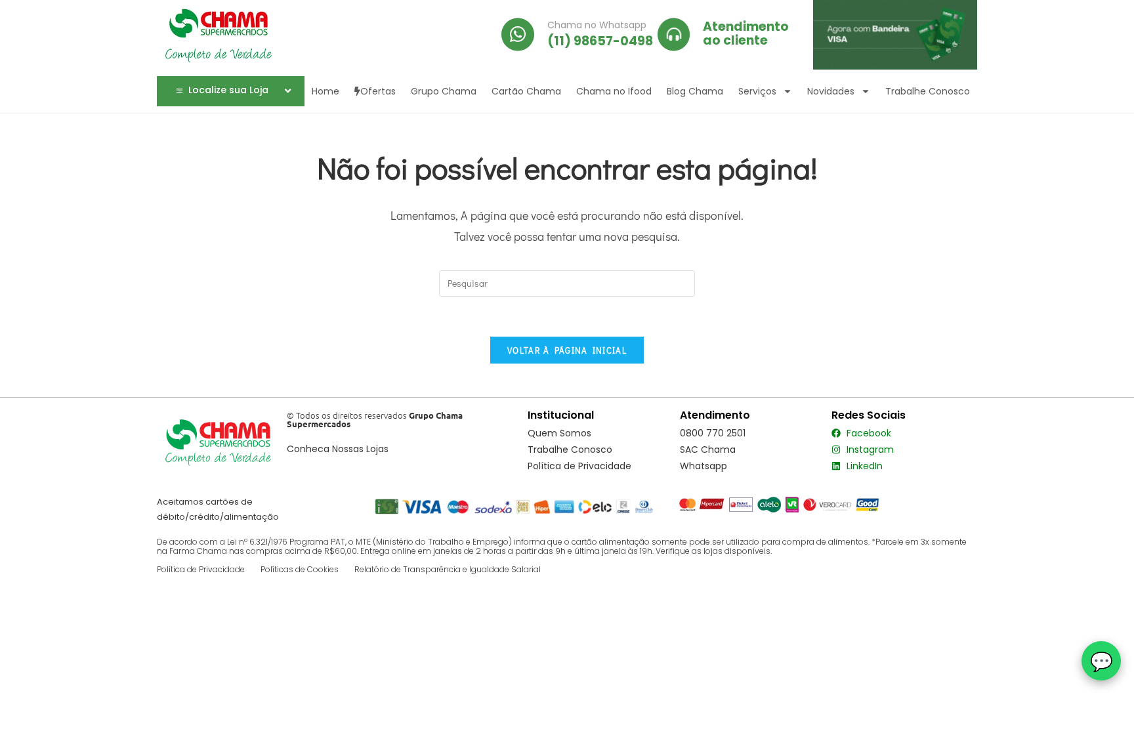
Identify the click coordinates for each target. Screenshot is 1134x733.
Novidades (830, 91)
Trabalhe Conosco (927, 91)
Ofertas (378, 91)
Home (325, 91)
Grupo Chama (443, 91)
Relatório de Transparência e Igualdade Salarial (447, 569)
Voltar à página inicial (567, 350)
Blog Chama (695, 91)
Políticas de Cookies (300, 569)
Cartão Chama (526, 91)
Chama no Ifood (614, 91)
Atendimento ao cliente (746, 33)
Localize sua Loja (228, 89)
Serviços (757, 91)
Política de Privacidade (201, 569)
